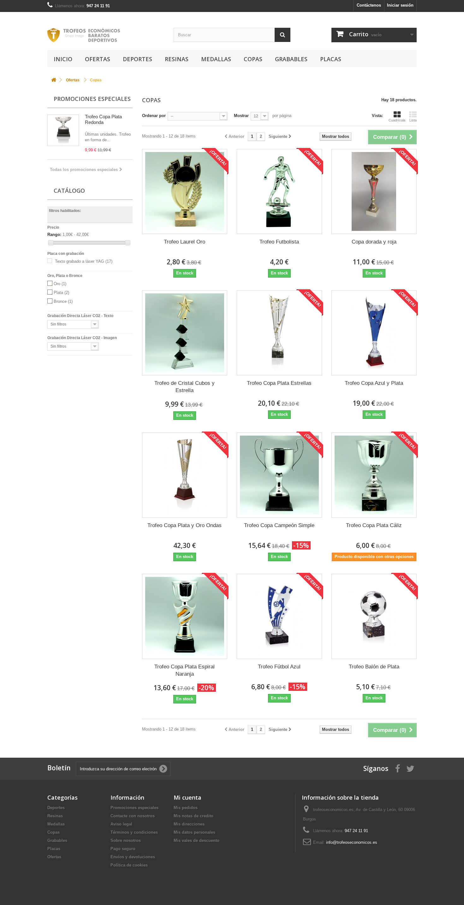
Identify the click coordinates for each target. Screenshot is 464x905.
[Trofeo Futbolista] (279, 191)
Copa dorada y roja (374, 242)
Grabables (291, 59)
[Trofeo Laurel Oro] (184, 191)
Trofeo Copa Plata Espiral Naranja (184, 670)
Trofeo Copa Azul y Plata (374, 383)
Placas (330, 59)
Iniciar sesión (400, 5)
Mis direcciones (189, 824)
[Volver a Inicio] (54, 80)
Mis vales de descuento (196, 840)
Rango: (54, 234)
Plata (61, 292)
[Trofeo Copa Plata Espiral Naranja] (184, 616)
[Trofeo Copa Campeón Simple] (279, 475)
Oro (60, 283)
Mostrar (241, 115)
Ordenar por (154, 115)
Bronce (63, 301)
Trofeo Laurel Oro (184, 242)
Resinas (176, 59)
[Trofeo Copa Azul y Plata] (374, 332)
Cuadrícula (397, 120)
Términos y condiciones (134, 832)
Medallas (216, 59)
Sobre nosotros (125, 840)
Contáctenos (369, 5)
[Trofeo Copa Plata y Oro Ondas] (184, 475)
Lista (413, 120)
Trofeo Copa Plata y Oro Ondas (184, 525)
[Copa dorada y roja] (374, 191)
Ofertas (97, 59)
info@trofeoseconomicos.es (351, 842)
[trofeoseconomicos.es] (105, 35)
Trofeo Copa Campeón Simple (279, 525)
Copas (253, 59)
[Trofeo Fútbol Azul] (279, 616)
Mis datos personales (194, 832)
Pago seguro (122, 848)
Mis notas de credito (193, 816)
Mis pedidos (186, 807)
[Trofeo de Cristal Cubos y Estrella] (184, 332)
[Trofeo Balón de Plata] (374, 616)
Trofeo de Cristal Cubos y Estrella (184, 386)
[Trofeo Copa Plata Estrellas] (279, 332)
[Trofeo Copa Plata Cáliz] (374, 475)
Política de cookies (129, 865)
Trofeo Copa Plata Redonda (103, 119)
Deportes (137, 59)
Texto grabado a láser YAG (83, 261)
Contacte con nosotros (132, 816)
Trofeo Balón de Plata (374, 667)
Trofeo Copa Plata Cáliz (374, 525)
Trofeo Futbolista (279, 242)
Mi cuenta (187, 797)
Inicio (63, 59)
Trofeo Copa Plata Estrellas (279, 383)
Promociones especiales (92, 99)
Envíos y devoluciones (132, 857)
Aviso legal (121, 824)
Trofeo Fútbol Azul (279, 667)
